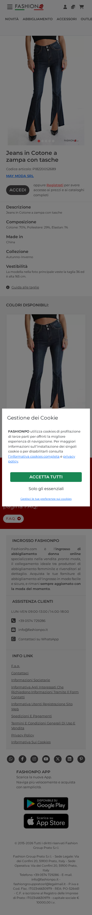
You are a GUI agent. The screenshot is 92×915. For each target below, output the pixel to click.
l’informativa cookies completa (34, 456)
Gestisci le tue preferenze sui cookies (46, 499)
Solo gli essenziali (46, 488)
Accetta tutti (46, 476)
